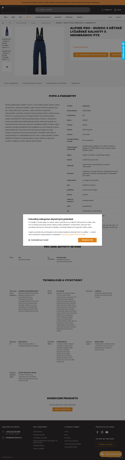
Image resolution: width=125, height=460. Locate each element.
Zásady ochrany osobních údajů (73, 234)
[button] (38, 240)
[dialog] (62, 230)
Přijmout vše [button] (87, 240)
